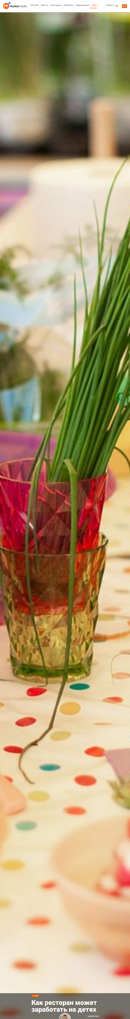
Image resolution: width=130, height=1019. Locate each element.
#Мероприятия (82, 5)
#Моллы (44, 5)
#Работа (110, 5)
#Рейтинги (68, 5)
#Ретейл (34, 5)
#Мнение (35, 995)
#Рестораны (56, 5)
